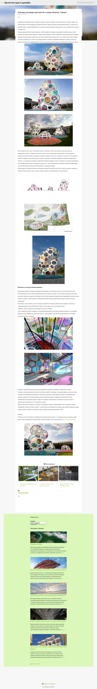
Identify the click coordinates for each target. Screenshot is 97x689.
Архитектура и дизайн (17, 2)
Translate (42, 524)
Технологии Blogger (49, 683)
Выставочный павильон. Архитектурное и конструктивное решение (48, 569)
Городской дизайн (23, 492)
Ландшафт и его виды (36, 544)
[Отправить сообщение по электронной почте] (19, 491)
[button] (19, 17)
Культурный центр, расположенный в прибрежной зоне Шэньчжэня (48, 595)
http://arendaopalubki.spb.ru (69, 419)
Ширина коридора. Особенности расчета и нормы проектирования (48, 621)
